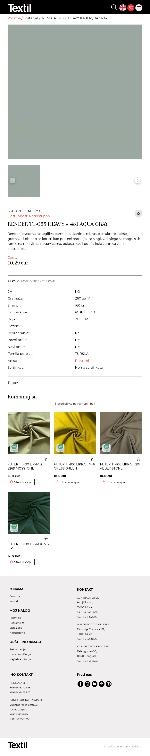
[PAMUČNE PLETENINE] (14, 448)
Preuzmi (82, 361)
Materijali (31, 18)
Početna (14, 18)
